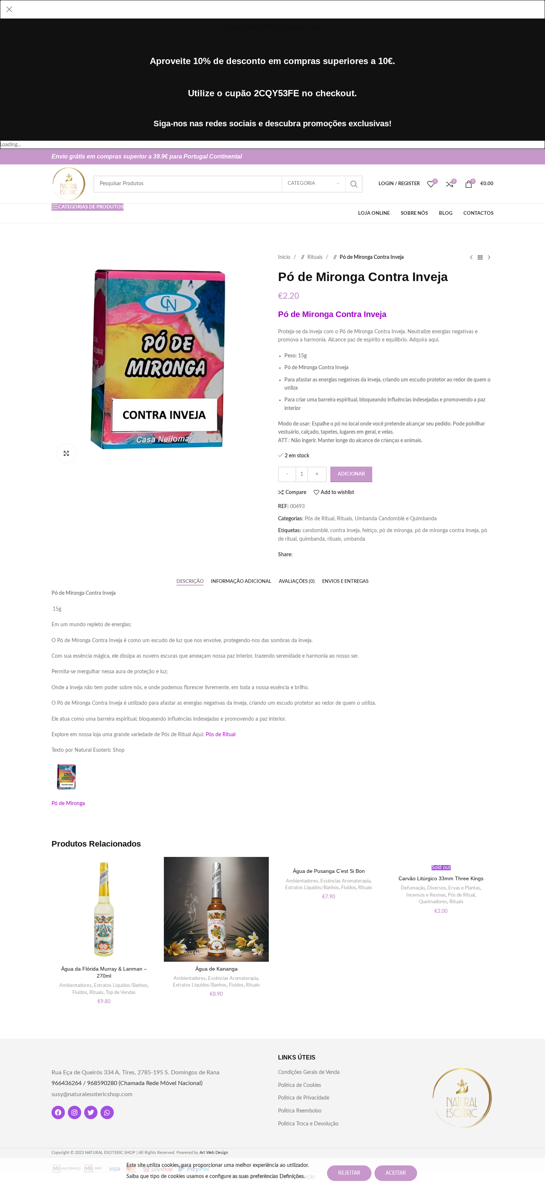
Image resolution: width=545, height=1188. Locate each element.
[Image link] (461, 1097)
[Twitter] (91, 1112)
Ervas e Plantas (464, 888)
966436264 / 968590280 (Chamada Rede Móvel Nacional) (127, 1083)
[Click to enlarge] (66, 453)
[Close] (9, 9)
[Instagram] (74, 1112)
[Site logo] (69, 183)
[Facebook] (58, 1112)
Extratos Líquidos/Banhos (121, 985)
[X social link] (475, 156)
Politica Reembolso (299, 1111)
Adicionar (351, 474)
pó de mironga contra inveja (447, 530)
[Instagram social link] (487, 156)
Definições (292, 1176)
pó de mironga (395, 530)
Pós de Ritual (319, 518)
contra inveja (345, 530)
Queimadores (433, 901)
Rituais (315, 257)
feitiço (369, 530)
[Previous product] (471, 257)
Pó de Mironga (68, 803)
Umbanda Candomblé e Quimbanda (396, 518)
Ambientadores (75, 985)
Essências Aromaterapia (233, 978)
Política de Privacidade (303, 1098)
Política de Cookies (299, 1085)
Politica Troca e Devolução (308, 1124)
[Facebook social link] (463, 156)
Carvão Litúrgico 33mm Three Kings (441, 878)
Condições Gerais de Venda (309, 1072)
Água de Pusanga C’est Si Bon (329, 871)
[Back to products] (480, 257)
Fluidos (79, 992)
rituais (334, 539)
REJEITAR (349, 1173)
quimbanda (312, 539)
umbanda (354, 539)
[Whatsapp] (107, 1112)
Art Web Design (213, 1153)
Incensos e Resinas (426, 895)
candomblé (315, 530)
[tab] (190, 581)
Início (285, 257)
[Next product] (489, 257)
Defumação (413, 888)
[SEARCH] (354, 184)
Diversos (436, 888)
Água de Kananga (216, 969)
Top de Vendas (121, 992)
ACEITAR (396, 1173)
